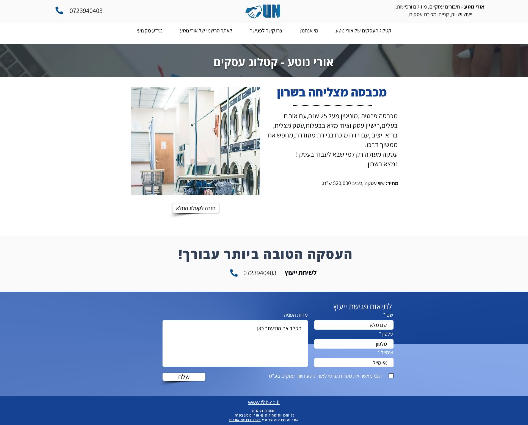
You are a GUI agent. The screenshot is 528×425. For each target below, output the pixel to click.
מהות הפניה (296, 315)
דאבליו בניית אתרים (245, 420)
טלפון (387, 333)
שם (389, 315)
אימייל (387, 352)
